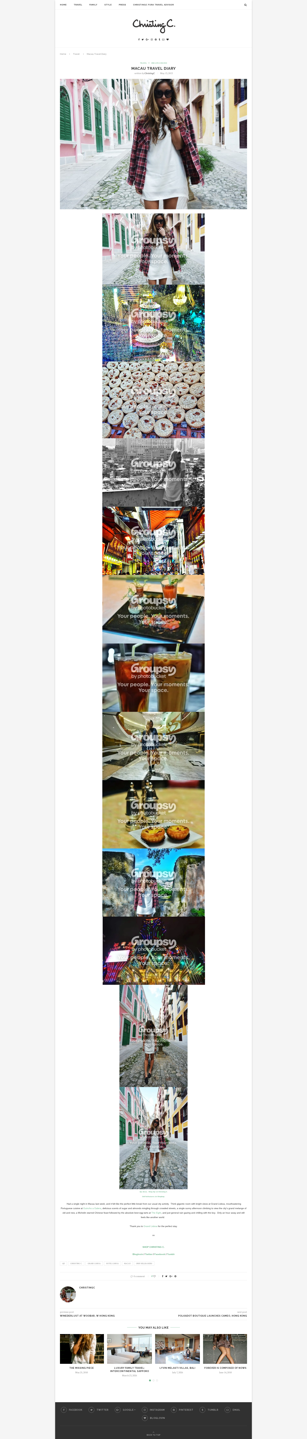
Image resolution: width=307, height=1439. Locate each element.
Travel (78, 5)
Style (108, 5)
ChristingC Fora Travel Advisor (153, 5)
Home (63, 5)
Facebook (159, 1254)
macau (127, 1263)
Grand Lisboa (151, 1226)
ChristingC (149, 73)
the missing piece (81, 1368)
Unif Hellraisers (144, 1263)
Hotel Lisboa (112, 1263)
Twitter (148, 1254)
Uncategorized (159, 63)
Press (122, 5)
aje (63, 1263)
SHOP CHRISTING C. (153, 1247)
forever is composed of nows (225, 1368)
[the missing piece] (81, 1349)
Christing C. (76, 1263)
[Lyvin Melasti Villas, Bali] (177, 1349)
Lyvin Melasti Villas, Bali (177, 1368)
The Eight (156, 1212)
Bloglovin (138, 1254)
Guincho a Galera (92, 1208)
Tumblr (171, 1254)
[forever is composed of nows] (225, 1349)
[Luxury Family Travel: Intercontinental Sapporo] (129, 1349)
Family (93, 5)
